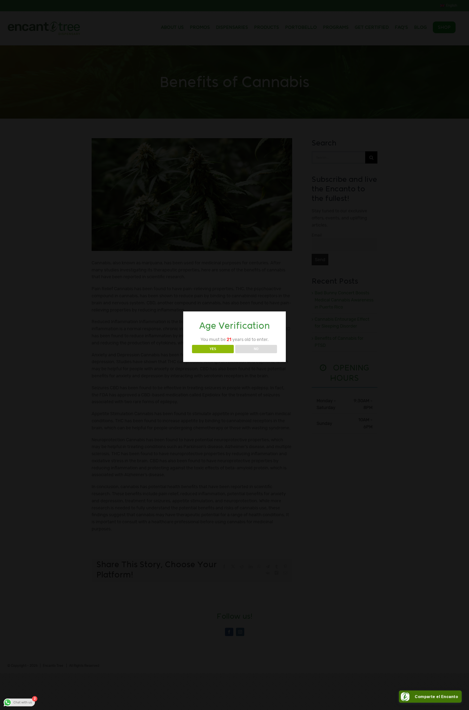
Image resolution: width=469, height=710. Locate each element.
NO (256, 349)
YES (213, 349)
